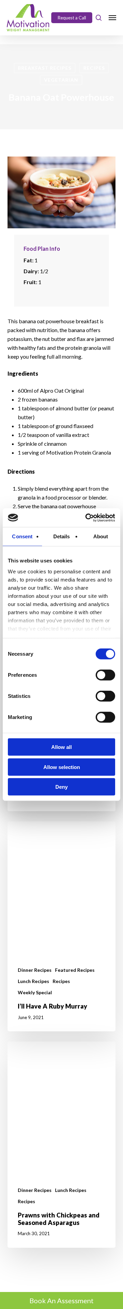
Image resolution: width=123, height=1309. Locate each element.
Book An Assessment (61, 1300)
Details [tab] (61, 536)
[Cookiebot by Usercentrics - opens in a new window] (86, 517)
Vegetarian (61, 80)
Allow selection (61, 767)
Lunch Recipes (33, 981)
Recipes (94, 68)
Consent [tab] (22, 536)
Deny (61, 787)
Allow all (61, 747)
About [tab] (100, 536)
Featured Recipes (75, 970)
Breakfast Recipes (44, 68)
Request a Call (72, 17)
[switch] (105, 675)
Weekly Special (35, 992)
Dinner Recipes (35, 970)
